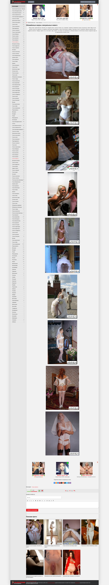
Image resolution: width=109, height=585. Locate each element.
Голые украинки (15, 86)
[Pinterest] (59, 483)
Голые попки (14, 24)
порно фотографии (51, 582)
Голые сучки (14, 74)
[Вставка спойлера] (53, 500)
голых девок (77, 582)
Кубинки (14, 288)
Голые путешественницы (17, 213)
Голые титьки (15, 96)
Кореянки (14, 281)
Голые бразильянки (16, 84)
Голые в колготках (16, 51)
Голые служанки (15, 47)
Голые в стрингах (15, 30)
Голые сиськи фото (16, 22)
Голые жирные (15, 39)
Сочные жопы (15, 71)
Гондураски (14, 308)
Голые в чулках (15, 36)
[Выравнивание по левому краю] (36, 500)
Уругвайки (14, 296)
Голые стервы (15, 78)
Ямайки (13, 284)
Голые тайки (14, 106)
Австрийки (14, 316)
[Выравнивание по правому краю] (40, 500)
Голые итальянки (15, 100)
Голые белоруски (15, 218)
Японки (13, 257)
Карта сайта (34, 581)
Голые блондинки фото (17, 10)
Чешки (13, 115)
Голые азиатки (15, 156)
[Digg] (61, 483)
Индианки (14, 282)
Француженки (15, 117)
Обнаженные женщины (17, 76)
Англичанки (14, 119)
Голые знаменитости (16, 14)
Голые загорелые (15, 26)
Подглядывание (15, 28)
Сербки (13, 277)
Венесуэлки (14, 304)
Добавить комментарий (32, 510)
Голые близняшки (15, 187)
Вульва (13, 102)
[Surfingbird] (67, 483)
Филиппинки (14, 314)
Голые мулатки (15, 38)
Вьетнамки (14, 298)
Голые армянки (15, 59)
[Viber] (70, 483)
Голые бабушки (15, 34)
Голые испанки (15, 73)
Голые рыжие (15, 166)
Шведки (13, 294)
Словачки (14, 319)
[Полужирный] (27, 500)
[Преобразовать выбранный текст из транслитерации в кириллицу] (51, 500)
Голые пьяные (15, 162)
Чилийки (14, 290)
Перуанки (14, 271)
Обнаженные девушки (16, 205)
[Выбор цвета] (45, 500)
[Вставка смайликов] (42, 500)
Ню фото (14, 49)
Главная (31, 1)
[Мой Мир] (58, 483)
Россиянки (14, 259)
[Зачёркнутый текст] (33, 500)
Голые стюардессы (16, 94)
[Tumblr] (68, 483)
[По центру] (38, 500)
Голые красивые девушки (17, 16)
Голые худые (15, 172)
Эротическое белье (16, 20)
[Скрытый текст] (47, 500)
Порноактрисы (15, 109)
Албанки (14, 321)
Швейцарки (14, 317)
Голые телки (14, 67)
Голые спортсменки (16, 32)
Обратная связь (29, 581)
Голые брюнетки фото (16, 12)
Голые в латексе (15, 53)
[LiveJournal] (65, 483)
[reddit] (63, 483)
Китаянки (14, 312)
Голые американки (16, 108)
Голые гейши (15, 61)
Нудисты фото (15, 168)
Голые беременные (16, 55)
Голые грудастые (15, 45)
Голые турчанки (15, 98)
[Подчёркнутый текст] (31, 500)
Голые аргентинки (16, 104)
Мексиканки (14, 273)
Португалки (14, 286)
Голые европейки (15, 82)
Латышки (14, 279)
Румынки (14, 269)
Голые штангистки (16, 80)
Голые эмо (14, 144)
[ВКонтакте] (54, 483)
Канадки (14, 113)
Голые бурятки (15, 214)
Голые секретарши (16, 90)
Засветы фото (15, 57)
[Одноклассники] (56, 483)
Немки (13, 261)
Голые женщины (15, 65)
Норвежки (14, 302)
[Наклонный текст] (29, 500)
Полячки (14, 275)
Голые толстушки (15, 88)
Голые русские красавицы (17, 179)
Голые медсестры (16, 92)
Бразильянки (15, 263)
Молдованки (14, 310)
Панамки (14, 292)
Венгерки (14, 111)
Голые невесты (15, 41)
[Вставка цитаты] (49, 500)
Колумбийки (14, 267)
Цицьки (13, 63)
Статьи (13, 123)
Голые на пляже (15, 18)
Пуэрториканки (15, 300)
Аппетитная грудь (16, 69)
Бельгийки (14, 306)
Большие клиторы (16, 43)
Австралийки (14, 265)
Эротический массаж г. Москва (18, 8)
